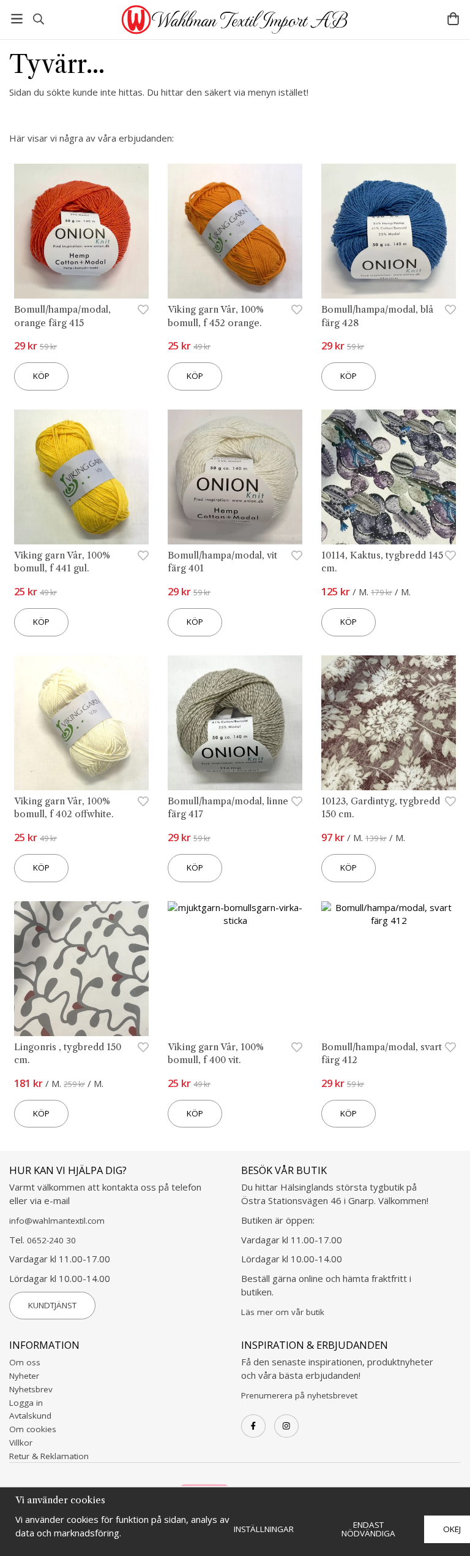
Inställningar (264, 1529)
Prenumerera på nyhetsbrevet (299, 1395)
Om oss (24, 1362)
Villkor (20, 1442)
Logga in (26, 1402)
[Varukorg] (453, 18)
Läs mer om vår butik (282, 1312)
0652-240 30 (51, 1240)
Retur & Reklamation (49, 1456)
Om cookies (32, 1429)
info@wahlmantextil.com (57, 1220)
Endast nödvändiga (368, 1529)
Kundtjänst (52, 1305)
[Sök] (38, 19)
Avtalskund (30, 1415)
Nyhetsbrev (31, 1389)
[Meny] (17, 18)
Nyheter (24, 1375)
